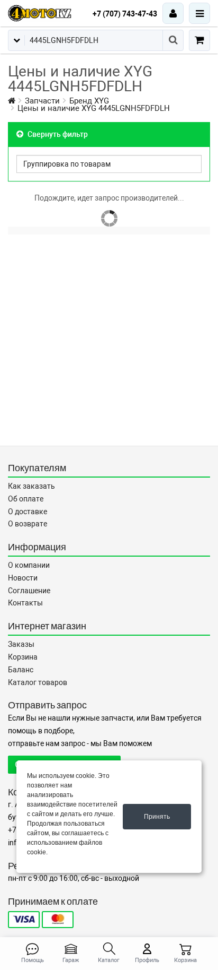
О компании (29, 565)
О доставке (27, 511)
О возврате (27, 523)
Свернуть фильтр (57, 134)
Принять (157, 816)
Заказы (21, 644)
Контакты (25, 603)
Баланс (20, 669)
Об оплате (25, 499)
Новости (23, 578)
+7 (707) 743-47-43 (125, 14)
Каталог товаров (37, 682)
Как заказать (31, 486)
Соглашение (29, 590)
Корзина (23, 657)
